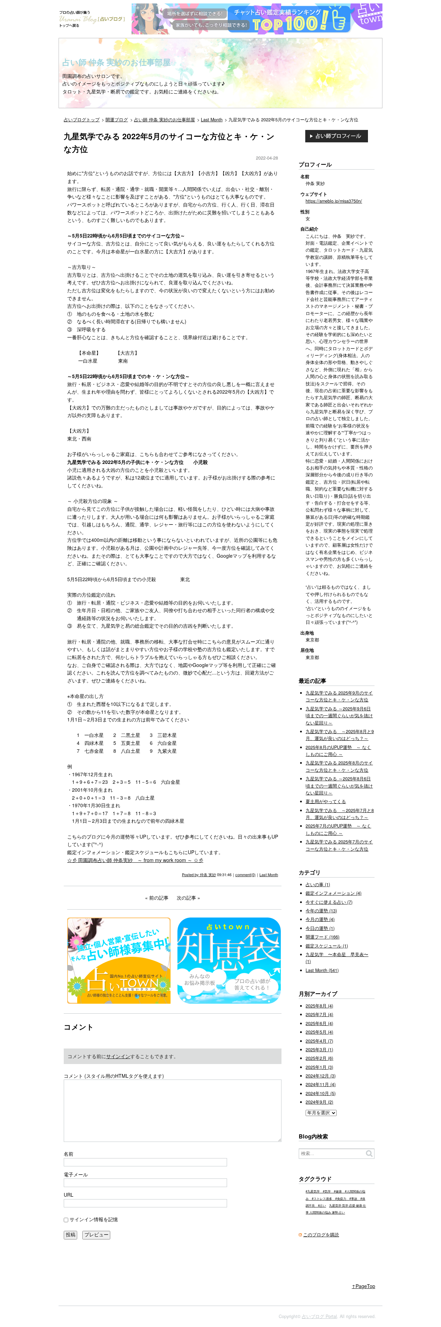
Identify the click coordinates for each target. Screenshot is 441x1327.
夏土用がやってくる (326, 801)
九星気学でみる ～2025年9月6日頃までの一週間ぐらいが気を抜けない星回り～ (339, 716)
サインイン (118, 1056)
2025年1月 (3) (319, 1067)
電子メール (76, 1174)
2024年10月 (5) (321, 1093)
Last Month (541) (322, 970)
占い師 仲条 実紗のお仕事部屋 (116, 62)
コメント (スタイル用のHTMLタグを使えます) (114, 1075)
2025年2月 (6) (319, 1058)
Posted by (191, 874)
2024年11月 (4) (321, 1084)
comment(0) (245, 874)
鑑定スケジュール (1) (327, 946)
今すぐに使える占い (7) (329, 902)
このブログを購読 (321, 1235)
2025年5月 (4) (319, 1032)
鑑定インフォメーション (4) (333, 893)
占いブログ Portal (319, 1316)
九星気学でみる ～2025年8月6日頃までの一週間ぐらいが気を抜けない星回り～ (339, 786)
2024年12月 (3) (321, 1076)
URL (68, 1194)
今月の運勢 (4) (320, 919)
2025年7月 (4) (319, 1014)
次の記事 (186, 897)
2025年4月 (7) (319, 1041)
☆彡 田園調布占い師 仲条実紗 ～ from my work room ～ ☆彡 (135, 860)
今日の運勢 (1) (320, 928)
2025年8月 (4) (319, 1006)
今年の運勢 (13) (321, 911)
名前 (68, 1153)
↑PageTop (363, 1286)
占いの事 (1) (318, 884)
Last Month (268, 874)
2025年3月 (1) (319, 1049)
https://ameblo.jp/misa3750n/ (334, 201)
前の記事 (158, 897)
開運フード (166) (322, 937)
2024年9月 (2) (319, 1102)
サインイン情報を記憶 (94, 1219)
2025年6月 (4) (319, 1023)
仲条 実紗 (208, 874)
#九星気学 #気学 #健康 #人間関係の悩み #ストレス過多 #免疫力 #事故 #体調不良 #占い (335, 1198)
